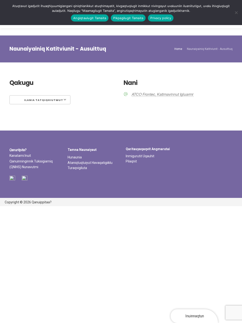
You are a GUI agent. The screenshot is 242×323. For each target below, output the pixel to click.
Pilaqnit (131, 161)
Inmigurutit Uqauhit (140, 156)
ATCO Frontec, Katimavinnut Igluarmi (163, 94)
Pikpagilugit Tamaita (128, 18)
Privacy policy (160, 18)
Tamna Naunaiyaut (82, 150)
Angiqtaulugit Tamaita (89, 18)
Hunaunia (75, 157)
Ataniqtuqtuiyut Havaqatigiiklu (90, 163)
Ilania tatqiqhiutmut (43, 100)
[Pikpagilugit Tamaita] (236, 12)
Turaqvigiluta (77, 168)
